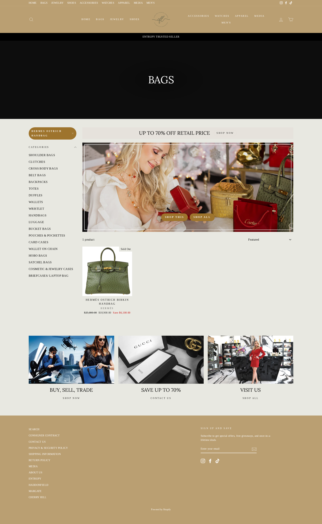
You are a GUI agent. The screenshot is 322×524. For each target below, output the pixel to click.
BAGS (44, 2)
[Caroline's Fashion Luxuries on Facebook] (210, 461)
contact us (161, 398)
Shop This (174, 217)
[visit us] (250, 360)
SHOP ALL (251, 398)
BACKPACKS (38, 181)
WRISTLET (36, 208)
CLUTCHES (37, 161)
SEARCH (34, 429)
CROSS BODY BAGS (43, 168)
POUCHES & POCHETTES (47, 235)
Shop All (202, 217)
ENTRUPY (35, 478)
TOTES (34, 188)
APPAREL (124, 2)
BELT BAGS (37, 175)
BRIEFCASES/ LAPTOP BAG (49, 275)
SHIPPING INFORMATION (45, 454)
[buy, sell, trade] (71, 360)
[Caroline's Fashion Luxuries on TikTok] (217, 461)
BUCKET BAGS (40, 228)
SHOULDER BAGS (42, 155)
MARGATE (35, 491)
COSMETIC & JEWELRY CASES (51, 269)
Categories (39, 147)
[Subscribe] (254, 449)
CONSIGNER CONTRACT (44, 435)
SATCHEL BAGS (40, 262)
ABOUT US (35, 472)
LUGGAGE (36, 222)
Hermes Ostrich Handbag (46, 133)
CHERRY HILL (37, 497)
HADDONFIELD (38, 485)
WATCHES (108, 2)
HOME (33, 2)
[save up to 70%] (161, 360)
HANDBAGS (37, 215)
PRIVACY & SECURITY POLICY (48, 448)
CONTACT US (37, 441)
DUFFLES (35, 195)
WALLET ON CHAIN (43, 248)
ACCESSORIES (89, 2)
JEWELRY (57, 2)
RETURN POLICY (39, 460)
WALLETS (36, 202)
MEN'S (150, 2)
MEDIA (138, 2)
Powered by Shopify (161, 509)
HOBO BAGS (38, 255)
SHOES (71, 2)
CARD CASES (38, 242)
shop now (71, 398)
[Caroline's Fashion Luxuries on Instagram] (203, 461)
